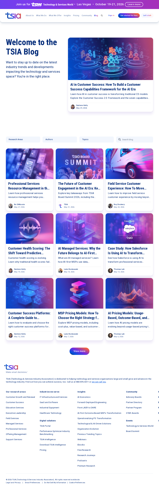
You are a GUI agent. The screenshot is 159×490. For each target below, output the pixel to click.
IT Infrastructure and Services (53, 397)
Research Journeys (86, 455)
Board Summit (132, 431)
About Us (30, 15)
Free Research (84, 450)
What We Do (41, 15)
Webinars (81, 439)
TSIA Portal (45, 426)
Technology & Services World (140, 426)
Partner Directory (134, 402)
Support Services (14, 439)
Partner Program (134, 407)
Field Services (12, 418)
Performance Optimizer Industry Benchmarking (55, 432)
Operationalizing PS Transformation (94, 418)
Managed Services (14, 423)
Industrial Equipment (49, 407)
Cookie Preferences (77, 482)
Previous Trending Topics (89, 434)
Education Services (15, 407)
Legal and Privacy (13, 482)
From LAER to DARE (86, 407)
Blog (96, 15)
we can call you (99, 382)
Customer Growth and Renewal (20, 397)
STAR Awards (132, 413)
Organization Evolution (88, 429)
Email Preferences (32, 482)
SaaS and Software (49, 402)
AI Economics (83, 397)
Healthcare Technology (50, 413)
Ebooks (81, 445)
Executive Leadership (16, 413)
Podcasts (82, 460)
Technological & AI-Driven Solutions (94, 423)
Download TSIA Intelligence (53, 445)
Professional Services (16, 429)
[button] (55, 15)
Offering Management (16, 434)
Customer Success (15, 402)
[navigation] (13, 15)
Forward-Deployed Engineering (91, 402)
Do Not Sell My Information (55, 482)
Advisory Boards (134, 397)
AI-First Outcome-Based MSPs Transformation (99, 413)
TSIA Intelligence (48, 439)
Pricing (76, 15)
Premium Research (86, 466)
